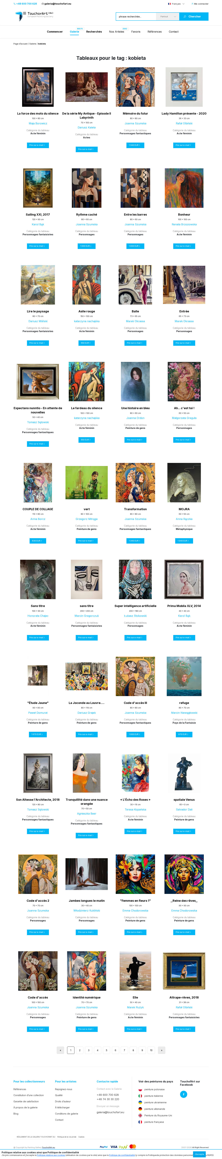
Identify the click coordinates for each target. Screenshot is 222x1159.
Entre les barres (135, 214)
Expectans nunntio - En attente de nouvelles (38, 410)
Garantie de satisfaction (26, 1101)
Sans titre (38, 606)
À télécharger (62, 1107)
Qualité (59, 1095)
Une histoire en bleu (135, 408)
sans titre (86, 606)
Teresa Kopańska (135, 809)
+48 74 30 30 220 (108, 1099)
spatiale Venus (184, 799)
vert (87, 509)
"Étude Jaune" (38, 703)
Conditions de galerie (66, 1113)
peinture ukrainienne (155, 1102)
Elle (135, 997)
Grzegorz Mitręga (87, 519)
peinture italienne (153, 1095)
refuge (184, 703)
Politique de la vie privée (66, 1137)
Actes (86, 137)
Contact (173, 31)
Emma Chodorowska (135, 910)
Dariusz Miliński (37, 321)
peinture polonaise (154, 1089)
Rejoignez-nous (63, 1089)
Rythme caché (86, 214)
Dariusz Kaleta (87, 127)
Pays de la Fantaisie (184, 722)
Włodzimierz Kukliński (86, 910)
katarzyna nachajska (86, 321)
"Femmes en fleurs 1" (135, 900)
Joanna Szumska (135, 123)
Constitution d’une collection (28, 1095)
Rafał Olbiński (184, 123)
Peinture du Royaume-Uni (158, 1115)
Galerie (32, 44)
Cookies (81, 1137)
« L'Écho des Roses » (135, 799)
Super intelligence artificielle (135, 606)
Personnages (87, 234)
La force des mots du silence (38, 113)
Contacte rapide (107, 1081)
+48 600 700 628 (26, 3)
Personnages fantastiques (135, 133)
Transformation (135, 509)
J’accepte (199, 1154)
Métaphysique (184, 529)
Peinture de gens (135, 428)
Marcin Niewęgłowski (184, 712)
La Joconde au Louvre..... (86, 703)
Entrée (184, 311)
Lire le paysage (38, 311)
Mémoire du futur (135, 113)
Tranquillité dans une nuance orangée (87, 801)
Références (155, 31)
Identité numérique (86, 997)
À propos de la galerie (25, 1107)
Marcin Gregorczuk (87, 615)
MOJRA (184, 509)
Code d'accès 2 (38, 900)
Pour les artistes (65, 1081)
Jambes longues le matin (87, 900)
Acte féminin (38, 133)
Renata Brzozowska (184, 224)
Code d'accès (38, 997)
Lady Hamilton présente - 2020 (184, 113)
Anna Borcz (37, 519)
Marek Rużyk (135, 1007)
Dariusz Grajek (87, 712)
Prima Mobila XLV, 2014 (184, 606)
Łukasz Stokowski (135, 615)
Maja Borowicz (38, 123)
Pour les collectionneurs (29, 1081)
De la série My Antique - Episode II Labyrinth (86, 115)
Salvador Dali (184, 809)
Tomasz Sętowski (38, 422)
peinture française (154, 1122)
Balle (135, 311)
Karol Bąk (38, 224)
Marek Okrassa (135, 321)
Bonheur (184, 214)
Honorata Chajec (37, 615)
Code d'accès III (135, 703)
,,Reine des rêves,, (184, 900)
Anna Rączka (184, 519)
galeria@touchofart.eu (57, 3)
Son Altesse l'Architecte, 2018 (38, 799)
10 (151, 1050)
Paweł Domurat (37, 712)
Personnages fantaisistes (38, 234)
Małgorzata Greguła (184, 418)
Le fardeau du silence (86, 408)
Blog (15, 1113)
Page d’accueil (20, 44)
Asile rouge (86, 311)
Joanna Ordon (135, 418)
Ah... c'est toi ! (184, 408)
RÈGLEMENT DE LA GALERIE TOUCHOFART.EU (36, 1137)
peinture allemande (154, 1109)
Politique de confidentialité (122, 1155)
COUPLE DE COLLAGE (38, 509)
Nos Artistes (116, 31)
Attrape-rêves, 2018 (184, 997)
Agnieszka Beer (86, 813)
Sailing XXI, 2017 (38, 214)
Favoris (135, 31)
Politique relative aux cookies (51, 1155)
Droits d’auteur (63, 1101)
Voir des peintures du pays (155, 1081)
